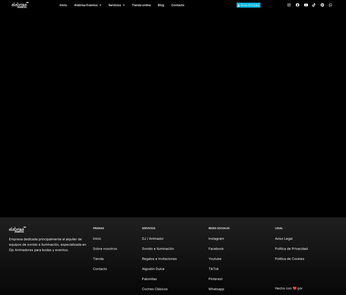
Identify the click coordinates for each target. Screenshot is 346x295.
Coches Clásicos (155, 289)
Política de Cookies (289, 259)
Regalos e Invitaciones (159, 259)
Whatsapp (216, 289)
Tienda (98, 259)
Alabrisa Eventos (86, 5)
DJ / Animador (153, 238)
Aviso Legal (283, 238)
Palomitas (149, 279)
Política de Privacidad (291, 249)
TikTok (214, 269)
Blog (161, 5)
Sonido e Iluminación (158, 249)
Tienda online (141, 5)
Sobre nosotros (105, 249)
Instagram (216, 238)
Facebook (216, 249)
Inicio (63, 5)
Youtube (215, 259)
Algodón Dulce (153, 269)
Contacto (177, 5)
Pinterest (216, 279)
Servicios (114, 5)
